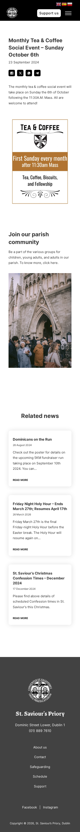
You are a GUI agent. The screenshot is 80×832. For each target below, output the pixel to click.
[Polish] (70, 4)
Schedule (40, 776)
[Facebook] (12, 73)
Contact (40, 757)
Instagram (50, 807)
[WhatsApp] (29, 73)
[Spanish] (64, 4)
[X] (20, 73)
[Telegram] (37, 73)
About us (40, 747)
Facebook (29, 807)
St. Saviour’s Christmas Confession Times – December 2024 (39, 578)
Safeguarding (40, 767)
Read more (20, 480)
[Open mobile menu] (68, 13)
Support (40, 786)
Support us (49, 13)
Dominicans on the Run (32, 439)
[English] (59, 4)
